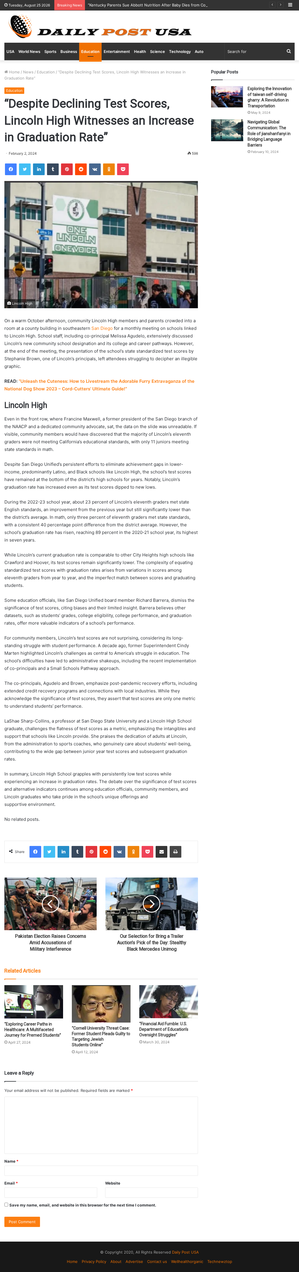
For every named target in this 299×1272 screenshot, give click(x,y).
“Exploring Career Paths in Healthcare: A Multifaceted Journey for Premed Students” (32, 1029)
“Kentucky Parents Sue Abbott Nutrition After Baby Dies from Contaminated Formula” (165, 5)
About (115, 1261)
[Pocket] (123, 169)
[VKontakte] (95, 169)
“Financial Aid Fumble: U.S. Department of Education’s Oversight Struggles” (163, 1029)
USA (10, 51)
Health (140, 51)
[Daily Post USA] (99, 26)
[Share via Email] (161, 852)
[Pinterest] (67, 169)
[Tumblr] (53, 169)
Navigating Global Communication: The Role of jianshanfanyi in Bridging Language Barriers (269, 133)
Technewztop (219, 1261)
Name (11, 1161)
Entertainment (117, 51)
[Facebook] (11, 169)
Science (157, 51)
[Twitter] (25, 169)
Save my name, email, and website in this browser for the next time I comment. (82, 1205)
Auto (199, 51)
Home (14, 72)
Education (90, 51)
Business (68, 51)
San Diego (102, 328)
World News (29, 51)
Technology (180, 51)
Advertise (134, 1261)
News (28, 72)
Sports (50, 51)
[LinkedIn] (39, 169)
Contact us (157, 1261)
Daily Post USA (185, 1252)
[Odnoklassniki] (109, 169)
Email (11, 1183)
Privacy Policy (94, 1261)
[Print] (175, 852)
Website (112, 1183)
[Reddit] (81, 169)
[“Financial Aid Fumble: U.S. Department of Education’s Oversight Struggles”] (168, 1001)
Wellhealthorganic (187, 1261)
